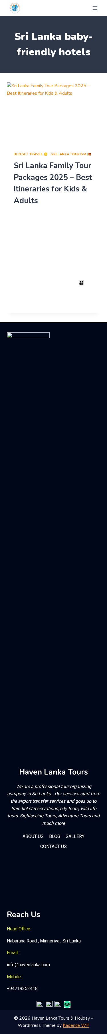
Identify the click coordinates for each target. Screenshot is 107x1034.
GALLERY (75, 836)
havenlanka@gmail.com (39, 213)
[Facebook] (40, 1004)
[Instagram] (49, 1004)
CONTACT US (53, 846)
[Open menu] (95, 7)
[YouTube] (58, 1004)
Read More (28, 302)
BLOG (54, 836)
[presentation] (53, 113)
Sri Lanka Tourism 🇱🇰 (71, 154)
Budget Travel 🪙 (31, 154)
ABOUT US (33, 836)
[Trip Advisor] (67, 1004)
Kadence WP (76, 1025)
